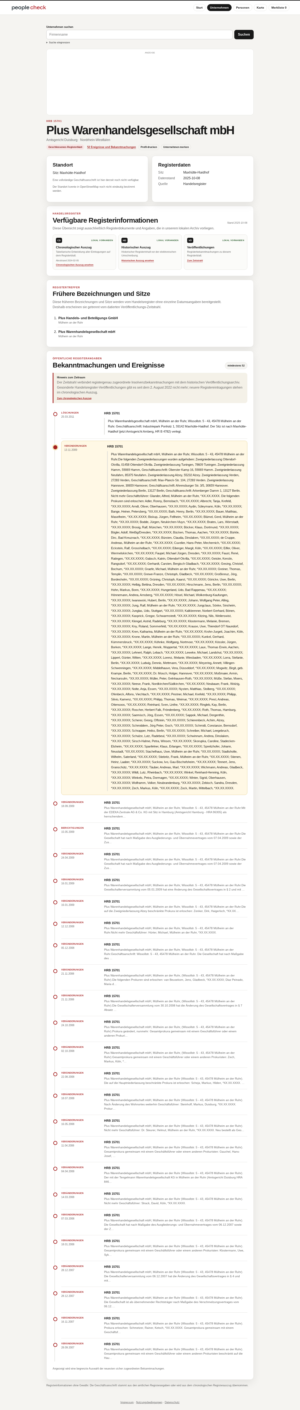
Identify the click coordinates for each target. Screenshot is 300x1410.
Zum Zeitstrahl (195, 260)
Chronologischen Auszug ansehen (74, 265)
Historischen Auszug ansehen (137, 260)
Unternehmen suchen (59, 26)
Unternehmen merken (176, 147)
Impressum (127, 1402)
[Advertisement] (150, 84)
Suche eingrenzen (59, 42)
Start (199, 7)
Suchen (244, 34)
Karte (260, 7)
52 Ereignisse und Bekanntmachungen (111, 147)
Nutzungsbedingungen (149, 1402)
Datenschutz (172, 1402)
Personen (242, 7)
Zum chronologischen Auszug (74, 398)
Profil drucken (149, 147)
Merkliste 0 (279, 7)
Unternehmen (219, 7)
